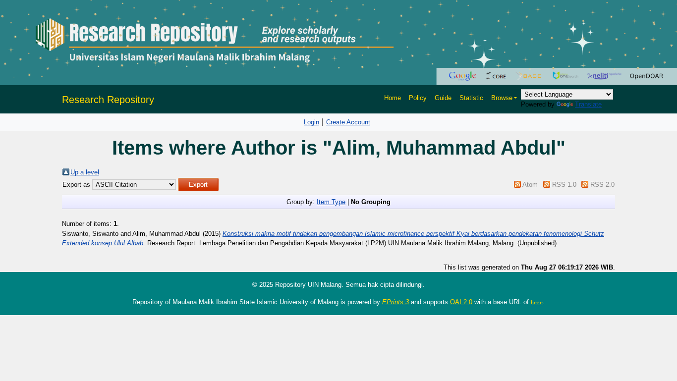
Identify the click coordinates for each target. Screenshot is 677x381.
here (537, 302)
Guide (443, 98)
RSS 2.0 (602, 184)
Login (311, 122)
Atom (530, 184)
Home (392, 98)
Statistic (471, 98)
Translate (588, 104)
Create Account (348, 122)
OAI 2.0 (461, 302)
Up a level (84, 172)
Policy (418, 98)
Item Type (331, 202)
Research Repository (108, 99)
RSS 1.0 (564, 184)
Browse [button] (501, 98)
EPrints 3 (395, 302)
